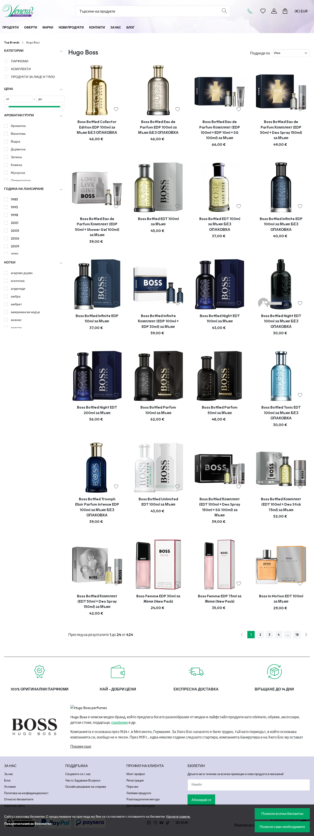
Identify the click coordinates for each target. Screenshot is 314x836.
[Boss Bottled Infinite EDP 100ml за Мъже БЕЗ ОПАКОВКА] (281, 187)
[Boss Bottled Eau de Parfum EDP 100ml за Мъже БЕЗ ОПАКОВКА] (158, 90)
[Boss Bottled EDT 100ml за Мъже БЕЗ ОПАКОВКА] (219, 187)
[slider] (6, 106)
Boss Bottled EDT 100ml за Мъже (158, 221)
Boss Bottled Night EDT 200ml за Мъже (97, 410)
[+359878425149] (251, 11)
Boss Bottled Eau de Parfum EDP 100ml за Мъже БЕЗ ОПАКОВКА (158, 127)
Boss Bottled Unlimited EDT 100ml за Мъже (158, 502)
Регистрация (135, 780)
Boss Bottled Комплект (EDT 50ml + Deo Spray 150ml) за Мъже (97, 601)
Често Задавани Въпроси (82, 780)
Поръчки (132, 786)
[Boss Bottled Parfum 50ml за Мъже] (219, 376)
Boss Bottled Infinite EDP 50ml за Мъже (97, 318)
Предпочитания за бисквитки (27, 824)
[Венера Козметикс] (30, 10)
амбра (15, 296)
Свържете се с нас (78, 774)
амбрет (16, 304)
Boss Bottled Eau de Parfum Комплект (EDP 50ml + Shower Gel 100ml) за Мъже (97, 226)
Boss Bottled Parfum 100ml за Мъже (158, 410)
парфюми (119, 722)
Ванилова (18, 134)
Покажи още (80, 746)
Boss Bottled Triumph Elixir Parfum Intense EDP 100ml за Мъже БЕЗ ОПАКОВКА (97, 507)
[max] (50, 99)
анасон (16, 328)
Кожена (16, 165)
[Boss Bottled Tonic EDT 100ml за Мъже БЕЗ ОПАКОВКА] (281, 376)
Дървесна (18, 149)
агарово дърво (22, 273)
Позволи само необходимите (282, 827)
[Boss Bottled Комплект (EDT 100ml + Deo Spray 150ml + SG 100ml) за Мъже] (219, 467)
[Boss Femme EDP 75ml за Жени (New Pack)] (219, 564)
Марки (48, 27)
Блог (130, 27)
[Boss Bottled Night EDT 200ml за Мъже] (97, 376)
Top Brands (11, 42)
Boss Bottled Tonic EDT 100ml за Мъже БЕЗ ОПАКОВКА (281, 412)
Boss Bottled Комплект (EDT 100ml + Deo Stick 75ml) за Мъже (281, 504)
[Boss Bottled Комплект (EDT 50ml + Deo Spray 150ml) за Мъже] (97, 564)
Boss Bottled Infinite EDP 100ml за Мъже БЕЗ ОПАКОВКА (281, 224)
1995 (14, 207)
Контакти (97, 27)
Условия (10, 786)
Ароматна (18, 126)
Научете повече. (178, 816)
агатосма (18, 281)
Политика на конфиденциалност (26, 793)
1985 (14, 199)
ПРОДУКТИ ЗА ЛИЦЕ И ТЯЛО (33, 77)
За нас (115, 27)
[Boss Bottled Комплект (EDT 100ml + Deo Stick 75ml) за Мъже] (281, 467)
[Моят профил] (274, 11)
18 (297, 634)
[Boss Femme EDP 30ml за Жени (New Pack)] (158, 564)
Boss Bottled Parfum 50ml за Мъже (219, 410)
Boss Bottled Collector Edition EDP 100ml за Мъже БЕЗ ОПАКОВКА (97, 127)
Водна (15, 141)
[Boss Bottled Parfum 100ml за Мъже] (158, 376)
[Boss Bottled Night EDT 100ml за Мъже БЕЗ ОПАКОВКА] (281, 284)
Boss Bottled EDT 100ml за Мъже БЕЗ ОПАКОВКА (219, 224)
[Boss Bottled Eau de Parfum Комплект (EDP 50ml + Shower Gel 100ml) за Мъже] (97, 187)
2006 (15, 238)
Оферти (30, 27)
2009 (15, 246)
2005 (15, 231)
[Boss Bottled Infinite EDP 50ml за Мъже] (97, 284)
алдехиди (18, 288)
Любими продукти (138, 793)
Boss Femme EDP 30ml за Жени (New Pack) (158, 599)
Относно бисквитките (18, 799)
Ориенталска (21, 180)
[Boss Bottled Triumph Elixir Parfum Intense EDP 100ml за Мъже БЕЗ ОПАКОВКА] (97, 467)
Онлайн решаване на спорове (85, 786)
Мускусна (18, 173)
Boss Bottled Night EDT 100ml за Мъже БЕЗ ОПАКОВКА (281, 321)
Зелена (16, 157)
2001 (14, 223)
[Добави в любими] (116, 109)
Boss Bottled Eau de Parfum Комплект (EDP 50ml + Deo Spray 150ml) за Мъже (281, 129)
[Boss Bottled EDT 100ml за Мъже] (158, 187)
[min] (18, 99)
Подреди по (260, 53)
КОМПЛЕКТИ (21, 69)
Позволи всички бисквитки (282, 813)
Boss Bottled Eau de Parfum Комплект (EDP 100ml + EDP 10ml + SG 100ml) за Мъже (219, 129)
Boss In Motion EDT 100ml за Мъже (281, 599)
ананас (16, 320)
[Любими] (263, 11)
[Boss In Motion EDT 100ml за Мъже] (281, 564)
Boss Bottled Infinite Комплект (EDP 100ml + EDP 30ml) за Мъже (158, 321)
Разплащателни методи (143, 799)
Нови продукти (71, 27)
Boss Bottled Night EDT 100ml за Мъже (220, 318)
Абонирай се (201, 800)
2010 (14, 254)
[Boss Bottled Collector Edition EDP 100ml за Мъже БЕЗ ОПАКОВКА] (97, 90)
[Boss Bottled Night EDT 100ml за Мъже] (219, 284)
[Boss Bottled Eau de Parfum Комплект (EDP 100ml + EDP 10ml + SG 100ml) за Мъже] (219, 90)
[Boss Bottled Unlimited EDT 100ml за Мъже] (158, 467)
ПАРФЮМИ (19, 61)
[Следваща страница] (306, 634)
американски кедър (25, 312)
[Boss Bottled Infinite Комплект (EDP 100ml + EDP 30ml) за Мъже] (158, 284)
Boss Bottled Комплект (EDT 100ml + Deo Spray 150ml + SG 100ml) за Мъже (219, 507)
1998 (14, 215)
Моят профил (135, 774)
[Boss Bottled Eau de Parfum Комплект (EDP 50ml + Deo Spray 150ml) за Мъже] (281, 90)
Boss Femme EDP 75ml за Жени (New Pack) (219, 599)
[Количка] (285, 11)
